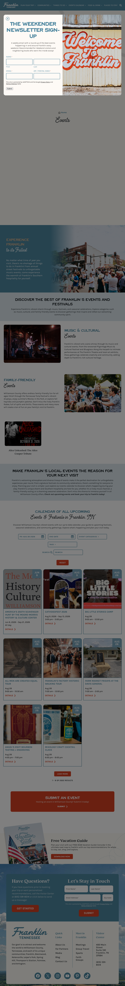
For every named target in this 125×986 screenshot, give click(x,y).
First (8, 67)
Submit (9, 89)
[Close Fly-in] (7, 18)
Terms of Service (11, 84)
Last (35, 67)
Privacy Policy (45, 82)
